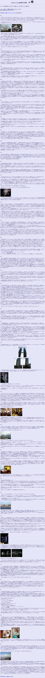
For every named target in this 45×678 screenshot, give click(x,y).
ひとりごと (15, 12)
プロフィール (10, 12)
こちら (9, 10)
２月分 (7, 676)
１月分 (4, 676)
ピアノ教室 (5, 12)
